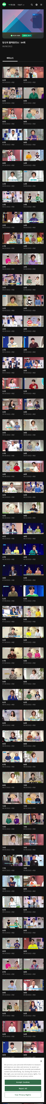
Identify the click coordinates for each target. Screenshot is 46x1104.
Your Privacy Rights (23, 1095)
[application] (23, 20)
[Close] (41, 1061)
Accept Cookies (23, 1082)
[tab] (10, 58)
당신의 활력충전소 (10, 42)
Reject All (23, 1088)
